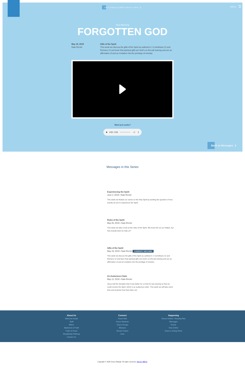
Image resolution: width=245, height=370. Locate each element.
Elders (71, 325)
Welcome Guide (71, 319)
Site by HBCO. (142, 362)
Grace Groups (122, 325)
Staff (71, 322)
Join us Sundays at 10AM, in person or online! (121, 7)
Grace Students (122, 322)
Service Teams (122, 331)
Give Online (173, 328)
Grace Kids (122, 319)
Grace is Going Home (173, 331)
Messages (173, 322)
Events (173, 325)
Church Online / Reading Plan (174, 319)
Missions (122, 328)
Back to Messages (222, 145)
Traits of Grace (71, 331)
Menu (233, 7)
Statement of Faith (71, 328)
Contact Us (71, 337)
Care (122, 334)
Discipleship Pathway (71, 334)
